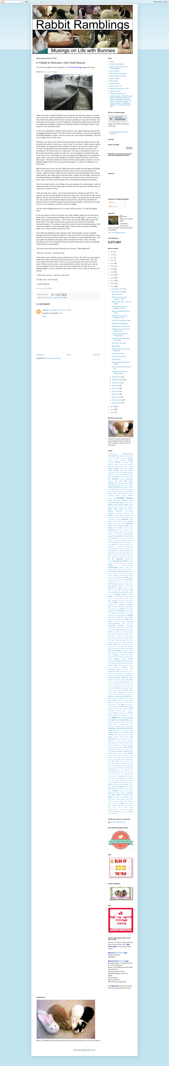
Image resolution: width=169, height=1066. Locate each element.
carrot (119, 521)
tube (114, 788)
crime (109, 542)
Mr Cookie (116, 671)
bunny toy (123, 509)
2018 (112, 272)
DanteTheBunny (125, 550)
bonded (110, 487)
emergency (129, 573)
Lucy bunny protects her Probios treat (120, 334)
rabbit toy (120, 728)
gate (109, 600)
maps (112, 652)
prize (126, 713)
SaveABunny (112, 743)
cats (118, 523)
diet (109, 559)
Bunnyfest (119, 511)
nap (127, 675)
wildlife (122, 803)
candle (118, 519)
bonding (117, 487)
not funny (111, 686)
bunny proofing (117, 507)
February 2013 (117, 400)
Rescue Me (117, 734)
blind (126, 483)
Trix (111, 788)
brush (116, 491)
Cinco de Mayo (124, 530)
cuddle (129, 542)
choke (125, 527)
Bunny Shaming (128, 507)
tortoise (110, 784)
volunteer (127, 797)
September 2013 (118, 380)
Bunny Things (114, 78)
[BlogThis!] (58, 294)
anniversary (123, 470)
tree (125, 786)
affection (118, 462)
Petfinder (120, 700)
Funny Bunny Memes (117, 64)
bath (123, 476)
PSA (114, 715)
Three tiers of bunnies (119, 356)
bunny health (123, 505)
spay (118, 757)
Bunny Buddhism (128, 502)
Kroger (113, 640)
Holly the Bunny (112, 617)
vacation (115, 791)
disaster (130, 561)
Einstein (127, 571)
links (119, 644)
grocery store (116, 609)
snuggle (130, 753)
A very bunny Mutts (118, 353)
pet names (120, 698)
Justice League (115, 636)
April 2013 (115, 394)
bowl (109, 489)
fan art (121, 582)
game (131, 596)
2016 (112, 278)
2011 (112, 409)
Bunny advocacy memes (118, 76)
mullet (112, 673)
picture (117, 702)
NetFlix (131, 677)
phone (131, 700)
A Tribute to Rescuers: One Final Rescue (121, 330)
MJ (126, 663)
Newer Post (41, 355)
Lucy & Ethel (129, 648)
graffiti (109, 606)
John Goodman (125, 632)
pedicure (130, 694)
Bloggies (118, 485)
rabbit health (124, 720)
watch (121, 801)
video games (116, 797)
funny (110, 596)
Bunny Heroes (115, 83)
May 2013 (115, 391)
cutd (109, 544)
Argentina (113, 472)
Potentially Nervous (114, 710)
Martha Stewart (128, 652)
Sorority (110, 757)
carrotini (124, 521)
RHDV (131, 734)
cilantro (117, 530)
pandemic (120, 690)
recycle (121, 732)
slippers (120, 751)
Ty (124, 788)
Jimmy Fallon (116, 632)
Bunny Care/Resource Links (119, 88)
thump (115, 782)
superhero (118, 763)
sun (113, 763)
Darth (112, 553)
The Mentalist (125, 774)
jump (126, 634)
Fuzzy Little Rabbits (50, 72)
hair (132, 609)
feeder (123, 584)
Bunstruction (116, 346)
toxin (124, 784)
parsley (115, 692)
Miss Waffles (121, 663)
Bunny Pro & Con (115, 86)
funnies (131, 594)
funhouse (124, 594)
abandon (130, 458)
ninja (113, 684)
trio (132, 786)
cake (122, 517)
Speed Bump (129, 757)
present (115, 713)
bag (123, 474)
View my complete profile (116, 233)
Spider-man (117, 759)
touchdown (116, 784)
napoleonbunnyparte (114, 677)
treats (122, 786)
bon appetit (129, 485)
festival (114, 586)
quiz (109, 718)
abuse (110, 460)
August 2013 (116, 383)
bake (126, 474)
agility (126, 462)
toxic (121, 784)
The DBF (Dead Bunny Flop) (121, 320)
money (116, 665)
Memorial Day (120, 661)
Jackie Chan (111, 629)
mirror (109, 663)
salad (109, 741)
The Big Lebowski (123, 770)
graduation (129, 604)
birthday (110, 483)
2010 (112, 412)
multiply (116, 673)
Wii (118, 803)
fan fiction (129, 582)
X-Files (122, 809)
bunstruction (118, 513)
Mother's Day (127, 667)
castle (110, 523)
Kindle (126, 638)
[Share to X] (61, 294)
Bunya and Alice (119, 515)
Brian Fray (111, 491)
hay (123, 613)
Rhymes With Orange (121, 736)
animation (116, 470)
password (130, 692)
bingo (115, 481)
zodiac (112, 813)
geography (115, 600)
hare (131, 611)
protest (110, 715)
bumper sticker (116, 493)
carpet (110, 521)
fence (109, 586)
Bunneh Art (111, 498)
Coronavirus (115, 538)
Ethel (127, 577)
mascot (110, 655)
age (123, 462)
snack (114, 753)
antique (130, 470)
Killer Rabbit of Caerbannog (116, 638)
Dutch (120, 569)
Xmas (127, 809)
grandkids (121, 606)
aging (131, 462)
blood (123, 485)
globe (124, 602)
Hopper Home (124, 617)
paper (131, 690)
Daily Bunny (111, 550)
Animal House (123, 468)
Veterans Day (128, 795)
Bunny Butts (114, 81)
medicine (116, 659)
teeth (120, 768)
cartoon (130, 521)
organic (126, 688)
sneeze (124, 753)
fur (114, 596)
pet (53, 297)
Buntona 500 (128, 513)
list (122, 644)
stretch (110, 763)
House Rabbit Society (118, 619)
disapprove (119, 559)
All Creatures (116, 466)
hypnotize (130, 621)
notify (115, 686)
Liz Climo (121, 646)
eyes (123, 579)
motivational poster (114, 669)
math (127, 655)
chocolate (119, 527)
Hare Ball (110, 613)
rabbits (125, 728)
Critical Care (115, 542)
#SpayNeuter (122, 456)
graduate (122, 604)
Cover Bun (129, 538)
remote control (128, 732)
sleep (112, 751)
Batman (128, 476)
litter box (126, 644)
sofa (113, 755)
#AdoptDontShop (128, 454)
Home (69, 355)
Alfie (125, 464)
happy (127, 611)
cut (132, 542)
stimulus (126, 761)
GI (119, 602)
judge (109, 634)
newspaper (122, 682)
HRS (127, 619)
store (131, 761)
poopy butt (111, 708)
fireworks (111, 588)
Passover (124, 692)
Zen (109, 813)
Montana (121, 665)
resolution (123, 734)
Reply (44, 316)
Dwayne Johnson (128, 569)
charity (126, 526)
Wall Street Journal (114, 799)
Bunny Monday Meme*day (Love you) (121, 339)
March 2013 (116, 397)
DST (131, 567)
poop (131, 707)
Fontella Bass (125, 590)
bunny (49, 297)
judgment (114, 634)
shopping (110, 749)
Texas (124, 768)
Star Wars (115, 761)
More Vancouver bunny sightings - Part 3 (119, 298)
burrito (128, 515)
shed (125, 747)
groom (122, 609)
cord (109, 538)
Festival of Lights (123, 586)
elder (131, 571)
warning (116, 801)
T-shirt (128, 763)
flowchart (110, 590)
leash (131, 640)
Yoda (121, 811)
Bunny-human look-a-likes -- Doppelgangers (119, 67)
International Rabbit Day (115, 627)
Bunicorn (123, 495)
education (121, 571)
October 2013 (116, 377)
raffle (131, 730)
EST (123, 577)
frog (109, 594)
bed (132, 476)
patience (110, 694)
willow (126, 803)
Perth (131, 696)
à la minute (123, 458)
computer (111, 536)
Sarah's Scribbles (127, 741)
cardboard (124, 519)
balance (130, 474)
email (123, 573)
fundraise (118, 594)
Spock (123, 759)
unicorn (131, 788)
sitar (109, 751)
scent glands (120, 743)
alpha (122, 466)
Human (110, 621)
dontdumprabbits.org (127, 565)
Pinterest (110, 704)
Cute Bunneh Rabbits (122, 544)
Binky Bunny (128, 481)
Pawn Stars (116, 694)
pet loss (113, 698)
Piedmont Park (124, 702)
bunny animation (122, 500)
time (118, 782)
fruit (112, 594)
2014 (112, 283)
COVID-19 (111, 540)
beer (109, 479)
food (131, 590)
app (109, 472)
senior (121, 747)
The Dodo (121, 772)
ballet (112, 476)
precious (130, 710)
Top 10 (126, 782)
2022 (112, 260)
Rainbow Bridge (113, 732)
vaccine (121, 791)
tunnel (117, 788)
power (124, 710)
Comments (115, 206)
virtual (122, 797)
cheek (131, 525)
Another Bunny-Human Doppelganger (119, 372)
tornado (130, 782)
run (126, 738)
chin (114, 527)
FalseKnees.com (113, 582)
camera (127, 517)
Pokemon (130, 704)
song (131, 755)
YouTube (130, 811)
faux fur (119, 584)
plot (126, 704)
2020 (112, 266)
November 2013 (117, 292)
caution (123, 523)
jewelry (110, 632)
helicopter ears (112, 615)
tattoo (112, 768)
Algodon (130, 464)
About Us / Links (115, 91)
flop (120, 588)
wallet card (124, 799)
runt (128, 738)
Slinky (116, 751)
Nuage (123, 686)
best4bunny (129, 479)
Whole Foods (112, 803)
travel (114, 786)
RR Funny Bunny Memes (118, 73)
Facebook (129, 580)
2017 (112, 275)
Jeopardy (130, 629)
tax (115, 768)
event (131, 577)
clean (116, 532)
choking (130, 527)
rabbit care (115, 720)
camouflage (111, 519)
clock (120, 532)
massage (115, 655)
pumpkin (123, 715)
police (109, 706)
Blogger (92, 1050)
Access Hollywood (120, 460)
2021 (112, 263)
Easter (113, 571)
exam (109, 579)
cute (113, 544)
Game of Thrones (113, 598)
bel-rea (122, 479)
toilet (121, 782)
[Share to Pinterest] (65, 294)
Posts (113, 203)
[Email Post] (52, 294)
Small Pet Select (128, 751)
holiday (130, 615)
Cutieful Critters (125, 548)
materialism (122, 655)
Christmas (111, 530)
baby (113, 474)
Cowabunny (118, 540)
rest (128, 734)
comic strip (121, 534)
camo (131, 517)
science (126, 743)
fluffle (115, 590)
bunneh (130, 495)
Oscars (110, 690)
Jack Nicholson (128, 627)
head (126, 613)
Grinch (110, 609)
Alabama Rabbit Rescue (115, 464)
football (110, 592)
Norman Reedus (128, 684)
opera (122, 688)
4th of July (115, 458)
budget (120, 491)
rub (117, 738)
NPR (119, 686)
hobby (125, 615)
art (118, 472)
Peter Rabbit (112, 700)
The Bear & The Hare (119, 343)
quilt (131, 715)
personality (125, 696)
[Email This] (56, 294)
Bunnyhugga (129, 511)
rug (120, 738)
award (110, 474)
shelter (130, 747)
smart (109, 753)
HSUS (131, 619)
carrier (115, 521)
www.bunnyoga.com (113, 809)
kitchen (131, 638)
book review (129, 487)
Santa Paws (117, 741)
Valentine (110, 793)
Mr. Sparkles (123, 671)
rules (122, 738)
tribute (65, 297)
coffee (125, 532)
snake (119, 753)
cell (115, 525)
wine (119, 805)
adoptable (111, 462)
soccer (110, 755)
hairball (110, 611)
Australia (130, 472)
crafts (123, 540)
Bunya (46, 294)
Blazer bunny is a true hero (121, 326)
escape (118, 577)
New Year (129, 680)
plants (118, 704)
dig (113, 559)
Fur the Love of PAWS (44, 288)
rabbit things (112, 728)
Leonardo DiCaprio (127, 642)
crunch (122, 542)
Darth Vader (118, 553)
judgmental (121, 634)
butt (132, 515)
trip (109, 789)
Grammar (115, 606)
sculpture (110, 747)
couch (124, 538)
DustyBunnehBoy (113, 569)
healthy (131, 613)
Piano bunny (116, 359)
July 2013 (115, 385)
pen (113, 696)
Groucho (127, 609)
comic (114, 534)
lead (127, 640)
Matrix (131, 655)
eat (117, 571)
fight (131, 586)
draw (127, 567)
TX (123, 788)
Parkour (110, 692)
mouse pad (124, 669)
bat (121, 476)
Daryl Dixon (126, 553)
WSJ (131, 807)
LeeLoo (110, 642)
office (112, 688)
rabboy (119, 730)
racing (127, 730)
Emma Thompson (113, 575)
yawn (131, 809)
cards (131, 519)
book (122, 487)
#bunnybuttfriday (113, 456)
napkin (131, 675)
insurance (130, 625)
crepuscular (129, 540)
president (121, 713)
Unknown (45, 310)
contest (126, 536)
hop (119, 617)
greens (131, 606)
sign (131, 749)
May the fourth (124, 656)
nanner (124, 675)
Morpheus (117, 667)
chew (110, 528)
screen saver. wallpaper (126, 745)
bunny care (112, 505)
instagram (121, 625)
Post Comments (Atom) (53, 358)
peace (125, 694)
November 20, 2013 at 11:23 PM (60, 310)
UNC (127, 788)
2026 (112, 252)
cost (120, 538)
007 (128, 456)
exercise (114, 579)
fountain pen (120, 592)
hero (118, 615)
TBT (117, 768)
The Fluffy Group (113, 774)
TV (121, 789)
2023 (112, 257)
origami (131, 688)
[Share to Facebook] (63, 294)
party (119, 692)
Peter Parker (129, 698)
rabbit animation (123, 718)
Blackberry (122, 483)
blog (114, 485)
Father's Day (112, 584)
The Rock (130, 776)
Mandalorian (125, 650)
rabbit (56, 297)
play (122, 704)
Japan (125, 629)
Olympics (117, 688)
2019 (112, 269)
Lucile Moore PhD (116, 648)
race (123, 730)
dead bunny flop (119, 555)
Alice (109, 466)
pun (128, 715)
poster (131, 709)
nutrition (128, 686)
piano (113, 702)
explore (120, 579)
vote (131, 797)
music (125, 673)
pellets (110, 696)
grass (126, 606)
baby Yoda (118, 474)
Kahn (122, 636)
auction (125, 472)
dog (118, 563)
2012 (112, 406)
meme (130, 659)
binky (120, 481)
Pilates (131, 702)
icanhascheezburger (114, 623)
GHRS (115, 602)
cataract (114, 523)
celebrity (110, 525)
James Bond (119, 629)
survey (123, 763)
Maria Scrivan (119, 652)
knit (109, 640)
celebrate (129, 523)
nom (121, 684)
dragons (121, 567)
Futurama (125, 596)
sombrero (126, 755)
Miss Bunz (114, 663)
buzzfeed (110, 517)
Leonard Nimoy (117, 642)
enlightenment (124, 575)
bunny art (118, 502)
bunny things (113, 509)
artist (120, 472)
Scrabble (115, 745)
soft (117, 755)
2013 (112, 286)
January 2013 (117, 403)
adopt (130, 460)
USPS (109, 791)
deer (125, 557)
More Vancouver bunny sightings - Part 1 (119, 317)
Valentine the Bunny (120, 793)
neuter (110, 679)
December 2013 (117, 289)
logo (126, 646)
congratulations (118, 536)
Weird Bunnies (128, 801)
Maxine (110, 656)
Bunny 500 (111, 500)
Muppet (121, 673)
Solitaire (121, 755)
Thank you (129, 768)
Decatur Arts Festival (118, 557)
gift (121, 602)
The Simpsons (120, 778)
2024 (112, 255)
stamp (128, 759)
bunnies (44, 297)
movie (131, 669)
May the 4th (116, 656)
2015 (112, 281)
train (131, 784)
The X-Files (115, 780)
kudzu (117, 640)
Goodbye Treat (113, 604)
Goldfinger (130, 602)
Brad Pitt (125, 489)
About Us (121, 961)
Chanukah (120, 525)
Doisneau (130, 563)
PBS (122, 694)
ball (109, 476)
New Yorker (111, 682)
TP (129, 784)
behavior (115, 479)
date (131, 553)
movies (110, 671)
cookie (131, 536)
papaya (126, 690)
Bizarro (116, 483)
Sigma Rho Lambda (124, 749)
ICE (123, 623)
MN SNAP (130, 663)
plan (115, 704)
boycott (120, 489)
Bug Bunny (126, 491)
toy (127, 784)
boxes (116, 489)
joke (131, 632)
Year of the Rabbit (114, 811)
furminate (119, 596)
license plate (112, 644)
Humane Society (119, 621)
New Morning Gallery (119, 679)
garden (122, 598)
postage (125, 708)
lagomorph (123, 640)
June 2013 (116, 388)
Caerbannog (117, 517)
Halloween (121, 611)
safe (131, 738)
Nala (120, 675)
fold (119, 590)
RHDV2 (110, 736)
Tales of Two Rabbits (123, 765)
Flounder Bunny (128, 588)
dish (115, 563)
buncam (124, 493)
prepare (110, 713)
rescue (60, 297)
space (114, 757)
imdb (128, 623)
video (110, 797)
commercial (129, 534)
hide (121, 615)
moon (109, 667)
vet (122, 795)
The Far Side (129, 772)
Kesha (131, 636)
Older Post (96, 355)
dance (117, 550)
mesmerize (129, 661)
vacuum (126, 791)
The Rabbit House (122, 776)
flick (116, 588)
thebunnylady (124, 780)
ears (109, 571)
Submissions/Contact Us (118, 93)
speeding (110, 759)
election (110, 573)
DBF (109, 555)
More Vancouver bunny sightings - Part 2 (119, 307)
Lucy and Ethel (114, 650)
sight (115, 749)
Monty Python (128, 665)
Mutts (129, 673)
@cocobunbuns (112, 454)
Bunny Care (119, 953)
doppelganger (113, 567)
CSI (125, 542)
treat (117, 786)
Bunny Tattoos (114, 71)
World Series (123, 807)
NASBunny (124, 677)
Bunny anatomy (117, 294)
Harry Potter (117, 613)
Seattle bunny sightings (119, 323)
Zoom (116, 813)
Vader (131, 791)
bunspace (111, 513)
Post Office (118, 708)
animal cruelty (113, 468)
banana (116, 477)
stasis (121, 761)
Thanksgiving (112, 770)
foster (114, 592)
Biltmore (110, 481)
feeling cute (129, 584)
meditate (123, 659)
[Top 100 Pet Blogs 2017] (117, 822)
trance (110, 786)
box (112, 489)
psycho (119, 715)
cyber (131, 548)
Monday (110, 665)
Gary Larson (129, 598)
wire (114, 807)
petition (126, 700)
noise (117, 684)
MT (109, 673)
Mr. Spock (130, 671)
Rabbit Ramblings (127, 726)
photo (109, 702)
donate (110, 565)
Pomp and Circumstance (120, 706)
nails (117, 675)
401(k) (110, 458)
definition (130, 557)
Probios (130, 713)
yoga (125, 811)
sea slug (116, 747)
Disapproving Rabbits (120, 561)
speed (122, 757)
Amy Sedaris (129, 466)
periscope (118, 696)
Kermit (126, 636)
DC (112, 555)
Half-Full (115, 611)
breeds (131, 489)
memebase (111, 661)
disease (110, 563)
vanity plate (115, 795)
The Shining (111, 778)
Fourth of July (128, 592)
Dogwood (123, 563)
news (116, 682)
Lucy (123, 648)
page (114, 690)
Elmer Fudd (117, 573)
